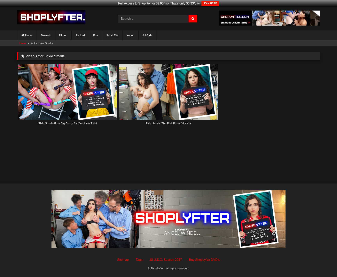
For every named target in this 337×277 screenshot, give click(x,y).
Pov (95, 35)
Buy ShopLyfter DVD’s (204, 259)
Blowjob (46, 35)
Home (29, 35)
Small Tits (112, 35)
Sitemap (123, 259)
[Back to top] (325, 265)
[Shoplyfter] (51, 18)
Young (130, 35)
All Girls (147, 35)
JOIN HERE (210, 3)
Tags (139, 259)
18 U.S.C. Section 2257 (165, 259)
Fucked (80, 35)
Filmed (63, 35)
